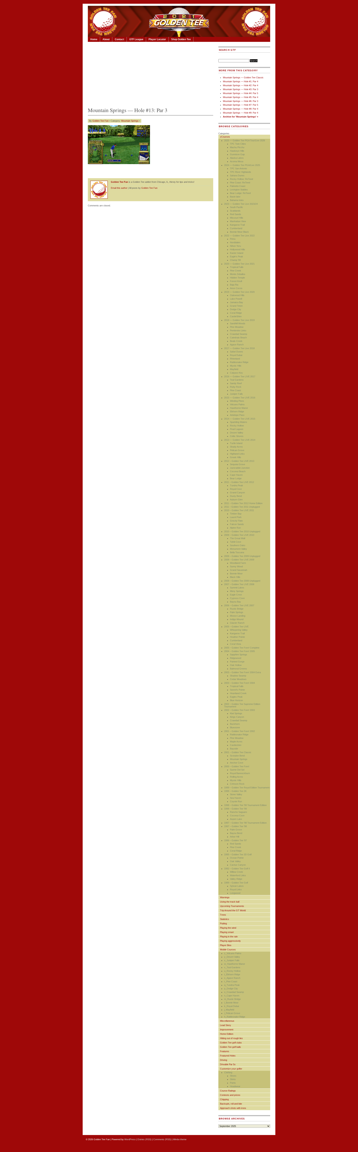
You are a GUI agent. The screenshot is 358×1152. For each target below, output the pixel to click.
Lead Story (225, 1025)
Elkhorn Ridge (237, 411)
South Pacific (236, 207)
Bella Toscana (237, 552)
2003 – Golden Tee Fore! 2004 (239, 683)
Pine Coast (235, 390)
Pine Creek (235, 270)
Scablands (235, 210)
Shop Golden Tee (181, 39)
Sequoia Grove (237, 464)
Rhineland (235, 358)
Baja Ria (234, 284)
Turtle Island (236, 443)
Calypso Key (236, 372)
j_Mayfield (229, 1009)
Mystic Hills (235, 365)
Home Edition (226, 1034)
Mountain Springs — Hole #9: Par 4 (240, 112)
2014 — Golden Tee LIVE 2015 (239, 418)
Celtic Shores (236, 436)
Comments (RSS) (162, 1139)
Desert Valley (236, 432)
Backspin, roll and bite (231, 1103)
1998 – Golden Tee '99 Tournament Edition (245, 805)
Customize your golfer (231, 1068)
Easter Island (236, 253)
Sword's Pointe (237, 690)
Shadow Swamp (238, 675)
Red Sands (235, 214)
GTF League (136, 39)
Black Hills (235, 577)
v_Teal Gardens (232, 967)
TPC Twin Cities (238, 144)
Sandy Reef (236, 383)
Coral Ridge (236, 313)
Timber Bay (236, 513)
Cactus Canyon (238, 865)
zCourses (225, 137)
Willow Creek (236, 872)
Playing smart (227, 932)
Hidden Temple (237, 277)
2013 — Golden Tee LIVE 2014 (239, 440)
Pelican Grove (237, 450)
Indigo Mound (236, 619)
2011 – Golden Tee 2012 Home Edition (243, 503)
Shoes (233, 1076)
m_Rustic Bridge (232, 999)
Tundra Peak (236, 485)
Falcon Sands (237, 524)
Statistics (224, 919)
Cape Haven (236, 475)
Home (93, 39)
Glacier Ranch (237, 623)
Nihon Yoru (235, 246)
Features (224, 1051)
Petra (232, 239)
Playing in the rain (229, 936)
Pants (233, 1083)
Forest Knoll (236, 281)
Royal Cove (236, 489)
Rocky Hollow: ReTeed (241, 179)
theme (179, 1139)
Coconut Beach (238, 471)
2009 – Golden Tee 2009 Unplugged (242, 556)
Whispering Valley (239, 630)
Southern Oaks (237, 545)
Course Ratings (228, 1090)
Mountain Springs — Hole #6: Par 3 (240, 101)
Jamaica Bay (236, 302)
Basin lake (235, 196)
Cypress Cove (237, 598)
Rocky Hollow (237, 425)
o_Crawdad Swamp (234, 992)
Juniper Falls (236, 394)
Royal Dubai (236, 355)
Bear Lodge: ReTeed (240, 193)
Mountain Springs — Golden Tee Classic (243, 77)
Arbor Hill (234, 836)
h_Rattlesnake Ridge (234, 1016)
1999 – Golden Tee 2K (235, 791)
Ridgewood (235, 658)
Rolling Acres (236, 777)
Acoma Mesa (236, 161)
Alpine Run (235, 527)
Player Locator (157, 39)
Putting (223, 923)
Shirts (233, 1079)
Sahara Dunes (237, 175)
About (106, 39)
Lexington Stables (239, 189)
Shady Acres (236, 446)
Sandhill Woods (237, 323)
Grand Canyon (237, 492)
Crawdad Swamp (238, 334)
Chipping (224, 1099)
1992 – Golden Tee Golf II (237, 868)
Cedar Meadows (238, 679)
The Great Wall (237, 538)
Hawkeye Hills (237, 151)
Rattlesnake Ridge (239, 362)
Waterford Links (238, 875)
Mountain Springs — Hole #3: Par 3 (240, 89)
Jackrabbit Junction (240, 468)
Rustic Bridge (236, 608)
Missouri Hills (236, 218)
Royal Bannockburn (240, 773)
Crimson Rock (237, 784)
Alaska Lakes (237, 158)
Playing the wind (228, 928)
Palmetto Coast (237, 186)
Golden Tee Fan (100, 121)
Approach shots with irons (233, 1108)
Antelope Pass (237, 415)
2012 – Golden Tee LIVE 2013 (239, 461)
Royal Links (236, 889)
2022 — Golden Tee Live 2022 (239, 235)
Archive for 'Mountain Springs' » (240, 116)
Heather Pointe (237, 637)
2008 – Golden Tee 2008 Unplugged (242, 581)
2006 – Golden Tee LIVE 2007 (239, 605)
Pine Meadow (236, 327)
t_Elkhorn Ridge (232, 974)
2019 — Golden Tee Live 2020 (239, 292)
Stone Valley (236, 794)
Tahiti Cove (235, 542)
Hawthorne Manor (239, 408)
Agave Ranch (237, 344)
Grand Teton (236, 306)
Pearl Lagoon (236, 429)
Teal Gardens (237, 380)
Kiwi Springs (236, 713)
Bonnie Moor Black (239, 232)
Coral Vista (235, 644)
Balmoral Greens (238, 668)
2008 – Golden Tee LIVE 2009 (239, 559)
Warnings (225, 897)
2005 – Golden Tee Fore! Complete (241, 647)
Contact (119, 39)
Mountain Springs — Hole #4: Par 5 (240, 93)
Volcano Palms (237, 404)
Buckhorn (235, 724)
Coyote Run (236, 801)
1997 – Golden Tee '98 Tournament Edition (245, 823)
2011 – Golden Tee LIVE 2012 (239, 482)
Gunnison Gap (237, 154)
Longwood (235, 893)
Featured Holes (228, 1055)
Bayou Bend (236, 833)
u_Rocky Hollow (232, 971)
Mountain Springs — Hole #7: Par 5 (240, 105)
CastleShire (236, 316)
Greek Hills (235, 457)
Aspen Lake (236, 819)
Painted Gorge (237, 661)
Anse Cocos (236, 288)
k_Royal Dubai (231, 1006)
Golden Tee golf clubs (231, 1042)
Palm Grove (236, 829)
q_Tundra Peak (232, 985)
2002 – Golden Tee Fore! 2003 (239, 710)
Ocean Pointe (237, 858)
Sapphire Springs (238, 654)
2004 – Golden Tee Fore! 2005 (239, 651)
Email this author (119, 188)
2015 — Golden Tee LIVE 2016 (239, 397)
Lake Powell (236, 299)
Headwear (235, 1086)
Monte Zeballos (237, 274)
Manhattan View (238, 221)
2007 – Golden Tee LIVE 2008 (239, 584)
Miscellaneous (227, 1021)
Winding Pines (237, 401)
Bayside (234, 748)
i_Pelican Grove (232, 1013)
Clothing (228, 1072)
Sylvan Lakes (237, 886)
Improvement (226, 1029)
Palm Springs (236, 612)
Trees (223, 915)
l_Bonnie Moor (231, 1002)
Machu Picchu (237, 147)
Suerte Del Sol (237, 769)
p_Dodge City (231, 988)
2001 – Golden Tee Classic (237, 752)
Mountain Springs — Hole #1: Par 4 (240, 81)
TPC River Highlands (240, 172)
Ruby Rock (235, 387)
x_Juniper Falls (231, 960)
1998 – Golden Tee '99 (235, 808)
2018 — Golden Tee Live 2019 (239, 320)
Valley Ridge (236, 879)
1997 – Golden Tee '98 (235, 826)
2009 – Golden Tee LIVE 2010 (239, 535)
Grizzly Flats (236, 520)
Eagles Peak (236, 697)
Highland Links (237, 454)
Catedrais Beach (238, 337)
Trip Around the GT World (233, 910)
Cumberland (236, 228)
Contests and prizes (230, 1095)
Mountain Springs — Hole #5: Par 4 (240, 97)
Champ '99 (235, 260)
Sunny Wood (236, 566)
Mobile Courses (228, 949)
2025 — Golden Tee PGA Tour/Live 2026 (244, 140)
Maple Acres (236, 741)
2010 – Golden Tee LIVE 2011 (239, 510)
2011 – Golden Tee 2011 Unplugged (242, 507)
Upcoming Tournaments (232, 906)
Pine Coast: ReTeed (240, 182)
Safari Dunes (236, 351)
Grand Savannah (238, 570)
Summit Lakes (237, 587)
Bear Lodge (236, 478)
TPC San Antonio (238, 168)
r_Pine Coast (230, 981)
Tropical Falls (236, 267)
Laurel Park (236, 517)
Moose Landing (237, 616)
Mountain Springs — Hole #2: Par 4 (240, 85)
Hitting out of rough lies (231, 1038)
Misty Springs (237, 591)
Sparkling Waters (238, 422)
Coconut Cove (237, 815)
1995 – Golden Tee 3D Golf (238, 854)
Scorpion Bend (237, 755)
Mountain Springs (130, 121)
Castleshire (235, 745)
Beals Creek (236, 341)
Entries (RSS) (144, 1139)
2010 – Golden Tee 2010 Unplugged (242, 531)
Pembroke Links (238, 330)
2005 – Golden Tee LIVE (236, 626)
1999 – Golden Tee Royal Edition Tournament (247, 787)
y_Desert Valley (232, 957)
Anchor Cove (236, 762)
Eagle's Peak (236, 256)
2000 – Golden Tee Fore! (236, 766)
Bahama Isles (237, 200)
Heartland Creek (238, 693)
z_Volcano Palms (232, 953)
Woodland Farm (238, 563)
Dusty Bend (236, 496)
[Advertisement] (150, 73)
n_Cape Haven (231, 995)
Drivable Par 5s (228, 1064)
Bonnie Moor (236, 573)
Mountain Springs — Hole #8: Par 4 (240, 109)
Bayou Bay (235, 601)
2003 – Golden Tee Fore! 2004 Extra (242, 672)
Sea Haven (235, 798)
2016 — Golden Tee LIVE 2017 (239, 376)
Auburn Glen (236, 499)
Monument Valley (238, 549)
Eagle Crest (236, 594)
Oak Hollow (236, 665)
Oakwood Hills (237, 295)
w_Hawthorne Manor (234, 964)
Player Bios (225, 945)
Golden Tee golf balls (230, 1047)
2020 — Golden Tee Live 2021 (239, 264)
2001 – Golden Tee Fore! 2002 (239, 731)
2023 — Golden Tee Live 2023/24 (241, 204)
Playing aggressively (230, 941)
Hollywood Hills (237, 249)
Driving (223, 1060)
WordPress (130, 1139)
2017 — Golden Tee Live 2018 (239, 348)
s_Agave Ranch (232, 978)
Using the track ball (229, 901)
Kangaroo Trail (237, 225)
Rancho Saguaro (238, 812)
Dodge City (235, 309)
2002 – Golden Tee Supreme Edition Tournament (242, 705)
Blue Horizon (236, 700)
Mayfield (234, 369)
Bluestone (235, 727)
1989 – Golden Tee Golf (236, 882)
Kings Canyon (237, 717)
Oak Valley (235, 861)
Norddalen (235, 242)
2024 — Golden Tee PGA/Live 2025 (242, 165)
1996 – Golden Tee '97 (235, 840)
